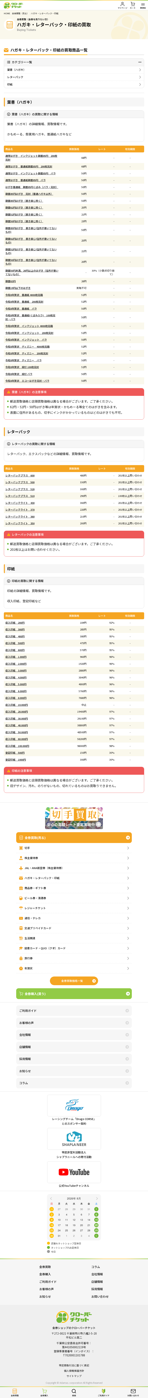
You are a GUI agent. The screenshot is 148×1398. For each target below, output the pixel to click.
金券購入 (45, 1274)
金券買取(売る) (35, 837)
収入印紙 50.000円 (16, 732)
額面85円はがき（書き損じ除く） (24, 201)
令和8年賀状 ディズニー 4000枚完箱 (27, 346)
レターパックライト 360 (19, 516)
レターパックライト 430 (19, 503)
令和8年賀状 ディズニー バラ (23, 360)
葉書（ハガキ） (16, 70)
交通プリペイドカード (37, 928)
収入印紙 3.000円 (15, 670)
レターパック (15, 77)
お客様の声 (26, 1023)
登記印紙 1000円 (15, 759)
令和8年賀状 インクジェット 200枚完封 (29, 333)
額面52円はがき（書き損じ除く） (24, 214)
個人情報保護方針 (74, 1371)
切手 (27, 848)
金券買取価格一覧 (72, 981)
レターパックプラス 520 (19, 489)
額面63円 (10, 281)
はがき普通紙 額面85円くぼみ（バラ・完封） (31, 187)
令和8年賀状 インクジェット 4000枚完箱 (29, 326)
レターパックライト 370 (19, 509)
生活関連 (29, 938)
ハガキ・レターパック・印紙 (42, 878)
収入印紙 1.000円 (15, 657)
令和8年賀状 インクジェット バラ (26, 339)
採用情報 (25, 1059)
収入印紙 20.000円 (16, 711)
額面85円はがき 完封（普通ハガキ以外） (29, 194)
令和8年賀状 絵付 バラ (18, 374)
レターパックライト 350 (19, 523)
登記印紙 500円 (14, 752)
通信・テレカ (32, 918)
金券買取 (45, 1267)
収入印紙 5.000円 (15, 684)
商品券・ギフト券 (35, 888)
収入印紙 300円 (14, 629)
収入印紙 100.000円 (17, 746)
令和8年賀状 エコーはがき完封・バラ (27, 381)
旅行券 (28, 958)
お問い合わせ (100, 1296)
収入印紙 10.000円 (16, 705)
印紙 (10, 84)
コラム (23, 1083)
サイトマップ (74, 1376)
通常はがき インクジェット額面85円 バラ (30, 173)
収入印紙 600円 (14, 650)
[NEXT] (96, 1198)
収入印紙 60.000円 (16, 739)
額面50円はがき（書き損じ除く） (24, 221)
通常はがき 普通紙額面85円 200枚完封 (28, 166)
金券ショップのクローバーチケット (13, 5)
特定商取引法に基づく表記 (74, 1365)
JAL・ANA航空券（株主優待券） (44, 868)
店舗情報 (25, 1047)
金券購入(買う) (35, 993)
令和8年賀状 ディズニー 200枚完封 (26, 353)
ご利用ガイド (28, 1011)
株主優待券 (31, 858)
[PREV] (51, 1198)
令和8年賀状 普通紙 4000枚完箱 (24, 295)
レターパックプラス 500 (19, 482)
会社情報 (25, 1035)
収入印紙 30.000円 (16, 718)
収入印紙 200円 (14, 622)
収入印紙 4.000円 (15, 677)
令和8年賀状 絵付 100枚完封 (22, 367)
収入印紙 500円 (14, 643)
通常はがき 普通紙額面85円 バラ (25, 180)
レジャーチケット (35, 908)
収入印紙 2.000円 (15, 664)
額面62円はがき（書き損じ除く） (24, 207)
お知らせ (25, 1071)
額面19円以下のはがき (18, 288)
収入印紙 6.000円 (15, 691)
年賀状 (28, 968)
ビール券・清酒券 (35, 898)
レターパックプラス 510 (19, 496)
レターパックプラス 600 (19, 475)
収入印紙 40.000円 (16, 725)
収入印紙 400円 (14, 636)
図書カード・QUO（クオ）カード (45, 948)
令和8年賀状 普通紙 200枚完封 (24, 301)
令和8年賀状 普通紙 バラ (21, 308)
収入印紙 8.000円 (15, 698)
